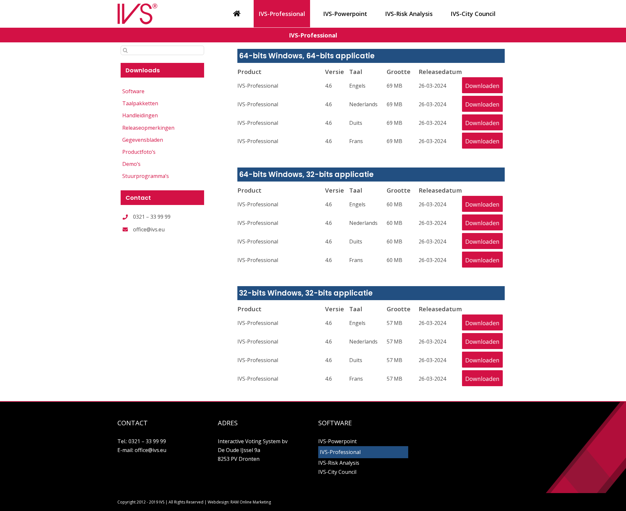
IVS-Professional (340, 452)
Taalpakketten (140, 103)
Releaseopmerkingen (148, 127)
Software (133, 91)
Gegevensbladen (142, 139)
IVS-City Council (337, 471)
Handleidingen (140, 115)
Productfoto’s (139, 151)
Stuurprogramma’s (145, 176)
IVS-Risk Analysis (338, 462)
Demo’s (131, 164)
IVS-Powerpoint (337, 441)
